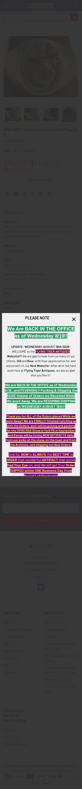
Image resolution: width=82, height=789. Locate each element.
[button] (74, 319)
